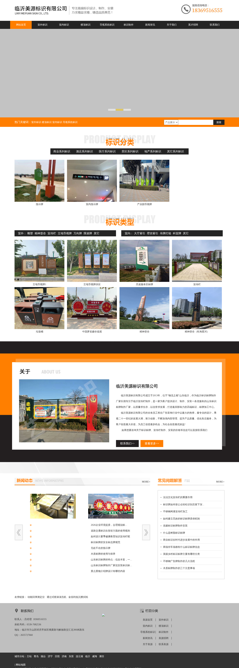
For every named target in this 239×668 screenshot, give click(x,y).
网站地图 (21, 664)
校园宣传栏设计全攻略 (45, 536)
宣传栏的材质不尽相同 (45, 548)
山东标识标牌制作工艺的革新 (49, 554)
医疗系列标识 (107, 151)
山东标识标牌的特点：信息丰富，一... (111, 559)
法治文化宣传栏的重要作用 (177, 497)
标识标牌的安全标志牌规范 (105, 542)
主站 (29, 656)
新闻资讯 (148, 638)
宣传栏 (52, 233)
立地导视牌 (65, 233)
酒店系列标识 (84, 151)
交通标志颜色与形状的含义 (47, 571)
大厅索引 (139, 233)
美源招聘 (163, 638)
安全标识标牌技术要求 (45, 565)
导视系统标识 (147, 632)
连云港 (79, 656)
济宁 (50, 656)
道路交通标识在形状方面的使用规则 (110, 530)
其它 (96, 233)
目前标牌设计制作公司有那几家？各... (53, 525)
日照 (57, 656)
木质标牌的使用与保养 (103, 554)
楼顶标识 (163, 626)
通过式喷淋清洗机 (56, 597)
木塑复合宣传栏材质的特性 (47, 542)
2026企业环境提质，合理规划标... (109, 525)
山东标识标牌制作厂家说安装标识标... (111, 565)
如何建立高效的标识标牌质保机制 (181, 518)
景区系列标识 (130, 151)
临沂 (87, 656)
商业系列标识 (61, 151)
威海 (94, 656)
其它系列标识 (175, 151)
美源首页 (148, 619)
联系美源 (163, 644)
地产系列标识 (152, 151)
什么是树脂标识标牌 (174, 533)
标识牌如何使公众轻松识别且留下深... (183, 504)
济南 (64, 656)
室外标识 (163, 619)
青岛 (36, 656)
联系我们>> (127, 443)
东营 (71, 656)
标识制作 (163, 632)
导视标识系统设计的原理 (46, 530)
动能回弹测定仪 (36, 597)
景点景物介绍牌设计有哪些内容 (108, 571)
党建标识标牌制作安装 (175, 525)
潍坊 (101, 656)
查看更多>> (152, 443)
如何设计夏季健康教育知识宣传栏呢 (110, 536)
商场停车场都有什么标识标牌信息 (181, 547)
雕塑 (30, 233)
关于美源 (148, 644)
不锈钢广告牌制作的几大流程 (179, 561)
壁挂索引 (152, 233)
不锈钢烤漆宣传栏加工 (175, 511)
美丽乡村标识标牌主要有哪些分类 (181, 554)
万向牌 (77, 233)
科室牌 (177, 233)
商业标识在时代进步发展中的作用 (181, 540)
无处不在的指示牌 (100, 548)
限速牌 (88, 233)
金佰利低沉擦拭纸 (78, 597)
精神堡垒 (40, 233)
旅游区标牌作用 (41, 559)
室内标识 (148, 626)
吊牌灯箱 (165, 233)
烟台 (43, 656)
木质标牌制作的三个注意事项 (179, 568)
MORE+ (146, 481)
